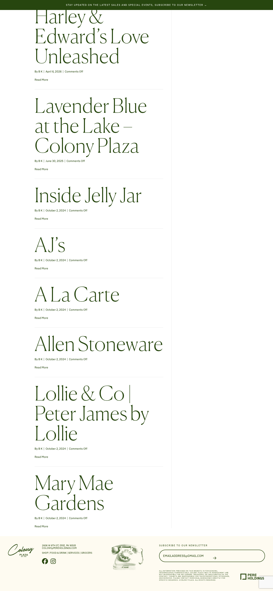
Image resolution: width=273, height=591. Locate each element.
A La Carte (77, 296)
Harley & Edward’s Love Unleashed (92, 38)
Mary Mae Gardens (74, 494)
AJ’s (50, 246)
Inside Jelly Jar (88, 197)
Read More (41, 79)
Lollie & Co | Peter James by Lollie (92, 415)
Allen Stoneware (99, 345)
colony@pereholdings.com (59, 548)
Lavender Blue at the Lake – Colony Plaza (91, 127)
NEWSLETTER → (195, 5)
